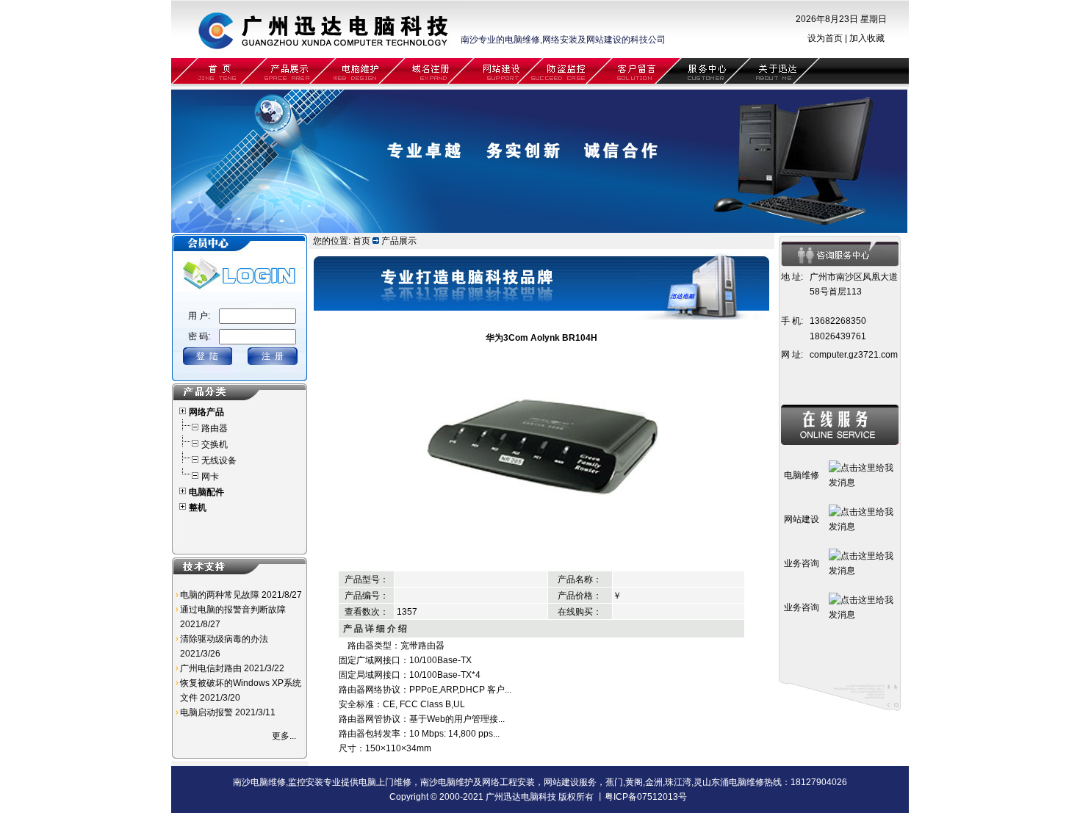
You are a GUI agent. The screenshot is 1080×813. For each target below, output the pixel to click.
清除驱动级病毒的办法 (224, 639)
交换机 (214, 444)
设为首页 (825, 38)
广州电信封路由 (211, 668)
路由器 (214, 428)
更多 (280, 736)
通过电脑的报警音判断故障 (233, 609)
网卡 (210, 476)
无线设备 (219, 460)
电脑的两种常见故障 (219, 595)
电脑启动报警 (206, 712)
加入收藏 (867, 38)
